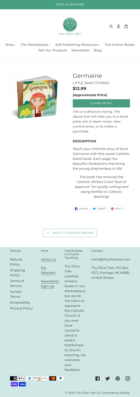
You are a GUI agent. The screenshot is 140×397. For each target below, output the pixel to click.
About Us (48, 259)
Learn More (101, 103)
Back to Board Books (73, 233)
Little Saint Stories (91, 83)
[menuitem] (11, 45)
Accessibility (20, 302)
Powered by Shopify (116, 392)
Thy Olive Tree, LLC (89, 392)
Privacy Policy (21, 308)
